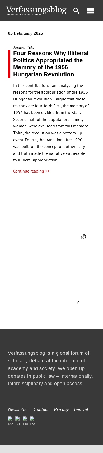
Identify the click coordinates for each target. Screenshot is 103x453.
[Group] (36, 8)
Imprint (81, 409)
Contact (41, 409)
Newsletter (18, 409)
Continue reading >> (31, 171)
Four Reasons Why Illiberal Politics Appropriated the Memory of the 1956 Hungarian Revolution (51, 63)
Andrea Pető (23, 47)
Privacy (61, 409)
